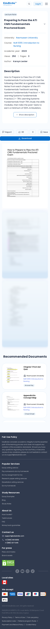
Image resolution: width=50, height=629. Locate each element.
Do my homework (9, 486)
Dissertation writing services (13, 482)
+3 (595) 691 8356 (12, 540)
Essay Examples (8, 496)
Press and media (8, 552)
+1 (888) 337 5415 (11, 543)
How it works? (7, 514)
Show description (26, 114)
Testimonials (7, 518)
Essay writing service (10, 468)
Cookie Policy (31, 624)
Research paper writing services (14, 478)
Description (12, 71)
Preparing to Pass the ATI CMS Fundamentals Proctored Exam (20, 24)
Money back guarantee (11, 525)
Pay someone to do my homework (15, 471)
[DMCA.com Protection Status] (25, 563)
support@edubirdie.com (16, 455)
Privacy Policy (7, 617)
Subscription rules (9, 621)
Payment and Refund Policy (12, 624)
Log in (38, 4)
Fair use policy (32, 617)
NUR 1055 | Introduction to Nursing (26, 44)
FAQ (3, 522)
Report (8, 132)
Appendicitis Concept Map (29, 396)
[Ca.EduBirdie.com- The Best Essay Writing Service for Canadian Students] (4, 583)
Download (27, 138)
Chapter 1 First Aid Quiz (32, 368)
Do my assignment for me (12, 475)
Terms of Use (20, 617)
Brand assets (7, 555)
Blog (4, 500)
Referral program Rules (27, 621)
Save (45, 132)
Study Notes (6, 504)
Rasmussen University (27, 37)
